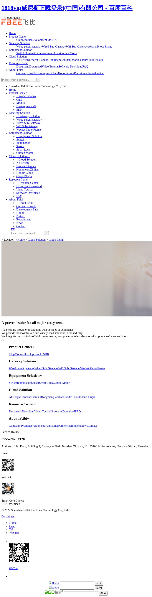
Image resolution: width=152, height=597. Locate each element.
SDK (54, 39)
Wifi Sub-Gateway (77, 46)
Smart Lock (53, 53)
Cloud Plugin (95, 59)
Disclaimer (7, 516)
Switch (20, 53)
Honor (62, 73)
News (91, 73)
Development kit (41, 39)
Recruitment (81, 73)
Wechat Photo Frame (100, 46)
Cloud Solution (18, 56)
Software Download (70, 66)
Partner (70, 73)
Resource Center (18, 63)
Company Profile (26, 73)
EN (13, 229)
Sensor (43, 53)
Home (12, 33)
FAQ (85, 66)
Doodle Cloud (79, 59)
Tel (11, 529)
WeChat (14, 532)
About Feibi (16, 69)
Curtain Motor (68, 53)
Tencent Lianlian (38, 59)
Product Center (18, 36)
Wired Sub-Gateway (54, 46)
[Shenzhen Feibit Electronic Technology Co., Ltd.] (18, 23)
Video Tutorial (50, 66)
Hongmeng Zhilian (59, 59)
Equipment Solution (20, 49)
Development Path (47, 73)
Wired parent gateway (29, 46)
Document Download (29, 66)
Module (26, 39)
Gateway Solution (19, 43)
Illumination (31, 53)
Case (12, 526)
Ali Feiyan (22, 59)
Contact (99, 73)
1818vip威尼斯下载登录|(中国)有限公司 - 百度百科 (67, 7)
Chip (19, 39)
